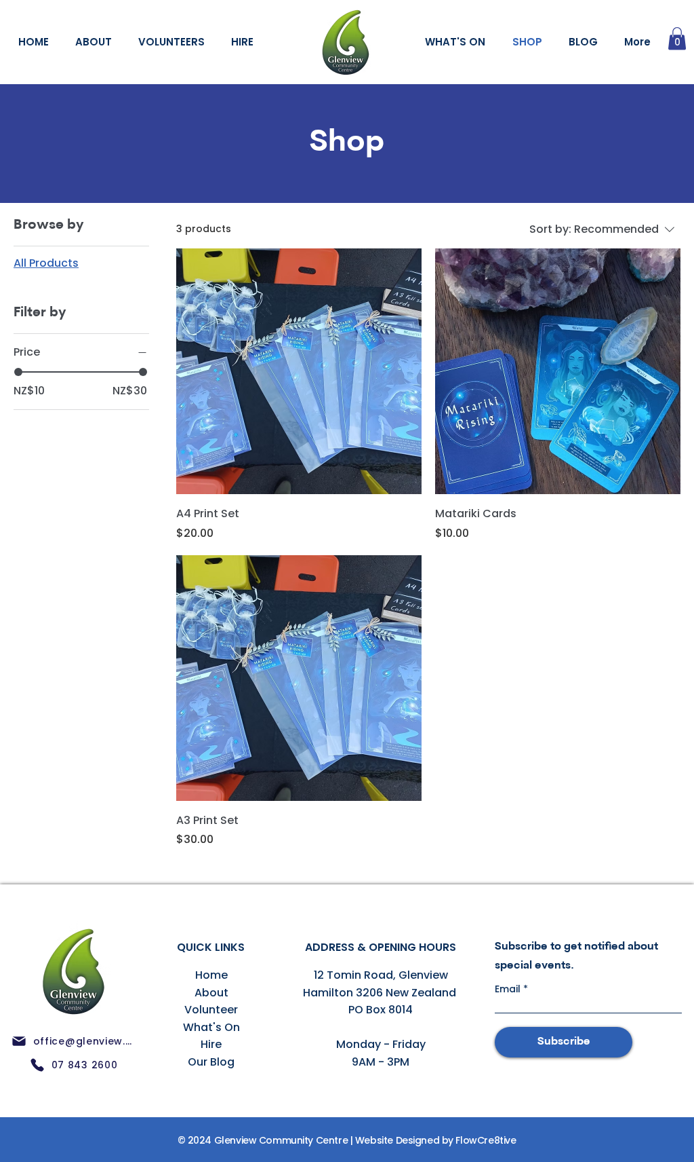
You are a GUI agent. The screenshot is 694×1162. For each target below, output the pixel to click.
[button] (677, 38)
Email (509, 989)
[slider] (18, 372)
